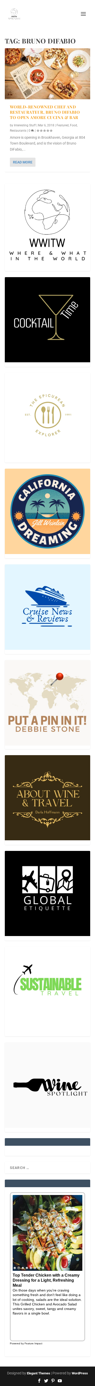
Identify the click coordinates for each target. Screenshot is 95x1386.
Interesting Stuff (25, 125)
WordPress (80, 1373)
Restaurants (18, 130)
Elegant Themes (38, 1373)
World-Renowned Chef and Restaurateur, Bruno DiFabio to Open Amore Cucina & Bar (45, 112)
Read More (22, 162)
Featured (62, 125)
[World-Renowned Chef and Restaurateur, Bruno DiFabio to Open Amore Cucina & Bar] (47, 73)
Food (73, 125)
